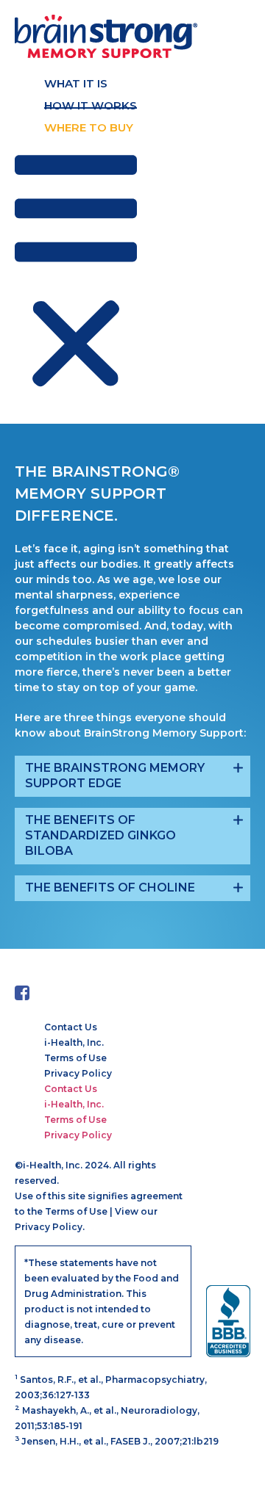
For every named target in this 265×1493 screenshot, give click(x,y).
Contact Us (70, 1027)
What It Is (75, 83)
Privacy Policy (78, 1073)
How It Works (90, 105)
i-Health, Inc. (74, 1042)
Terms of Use (75, 1057)
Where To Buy (88, 127)
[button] (76, 274)
